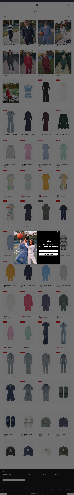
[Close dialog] (58, 232)
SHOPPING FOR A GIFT (48, 250)
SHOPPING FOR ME (48, 254)
